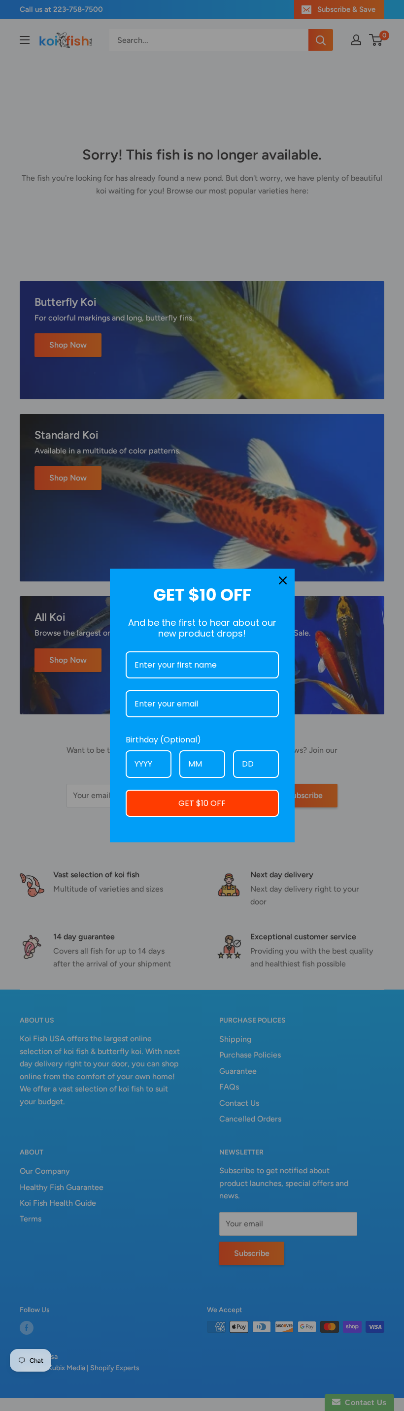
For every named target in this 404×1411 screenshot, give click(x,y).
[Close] (283, 580)
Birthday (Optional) (163, 739)
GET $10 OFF (202, 803)
